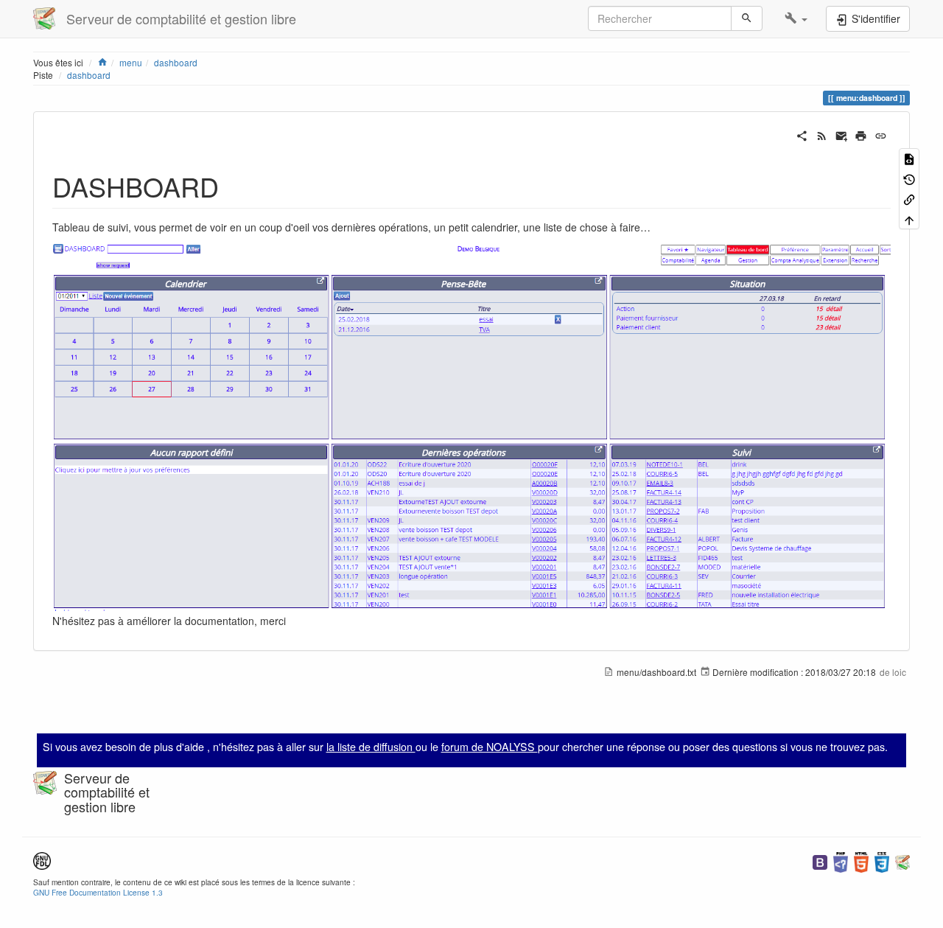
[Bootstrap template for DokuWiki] (820, 860)
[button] (796, 18)
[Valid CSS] (881, 860)
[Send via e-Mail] (841, 134)
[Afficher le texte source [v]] (909, 158)
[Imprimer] (861, 134)
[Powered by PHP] (840, 860)
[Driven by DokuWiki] (902, 860)
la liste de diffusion (371, 746)
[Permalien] (880, 134)
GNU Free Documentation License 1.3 (98, 892)
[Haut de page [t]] (909, 218)
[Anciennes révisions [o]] (909, 178)
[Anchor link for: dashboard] (232, 185)
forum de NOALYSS (489, 746)
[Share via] (802, 134)
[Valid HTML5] (861, 860)
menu (130, 62)
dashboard (175, 62)
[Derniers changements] (822, 134)
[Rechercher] (747, 18)
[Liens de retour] (909, 198)
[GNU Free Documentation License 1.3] (42, 859)
